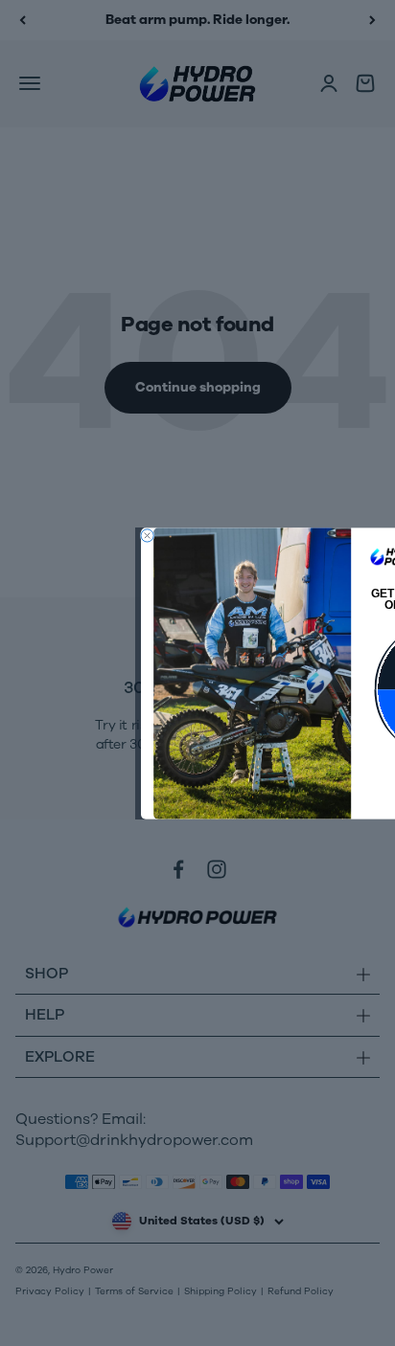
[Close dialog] (147, 534)
